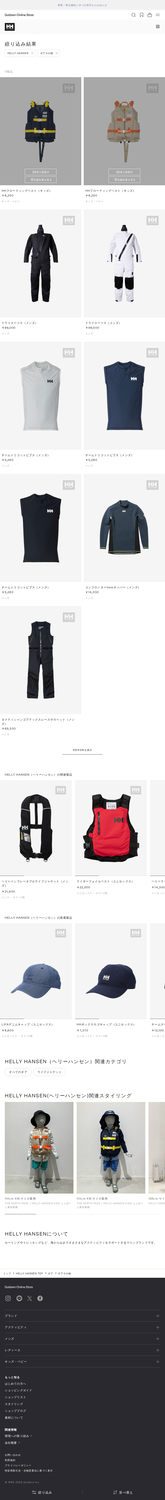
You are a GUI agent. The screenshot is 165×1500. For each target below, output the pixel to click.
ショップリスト (15, 1397)
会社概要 (11, 1443)
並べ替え (126, 1492)
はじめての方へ (15, 1383)
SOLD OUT (40, 131)
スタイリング (14, 1404)
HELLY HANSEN (18, 53)
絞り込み (45, 1492)
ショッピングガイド (18, 1390)
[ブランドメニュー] (157, 27)
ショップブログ (15, 1411)
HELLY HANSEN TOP (29, 1273)
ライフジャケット (49, 1072)
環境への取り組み (17, 1436)
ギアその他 (46, 53)
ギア (50, 1273)
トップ (7, 1273)
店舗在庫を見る (43, 179)
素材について (14, 1417)
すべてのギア (18, 1072)
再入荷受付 (42, 172)
